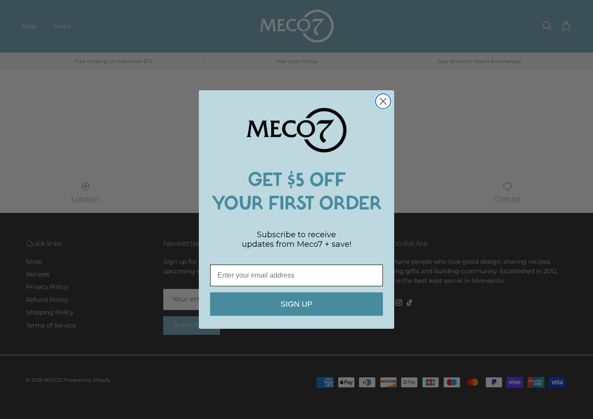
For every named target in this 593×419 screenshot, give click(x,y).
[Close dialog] (383, 101)
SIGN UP (296, 304)
